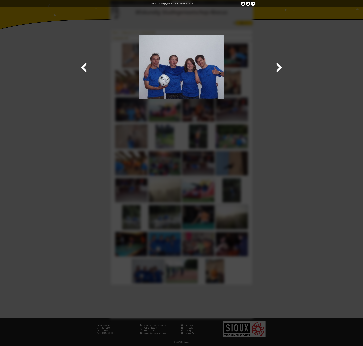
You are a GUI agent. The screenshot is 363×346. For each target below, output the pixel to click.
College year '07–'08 (167, 3)
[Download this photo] (243, 3)
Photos (153, 3)
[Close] (253, 3)
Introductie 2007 (186, 3)
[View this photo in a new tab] (248, 3)
